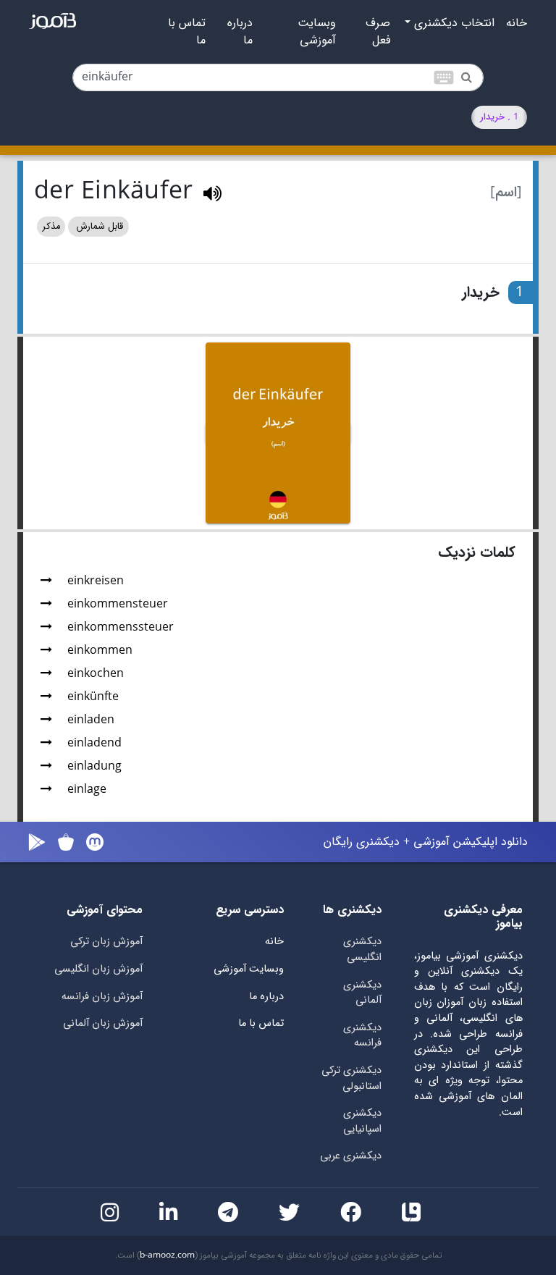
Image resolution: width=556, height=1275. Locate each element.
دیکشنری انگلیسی (362, 949)
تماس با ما (187, 31)
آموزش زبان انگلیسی (98, 969)
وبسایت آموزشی (317, 31)
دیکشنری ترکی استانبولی (351, 1078)
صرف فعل (378, 31)
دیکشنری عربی (351, 1156)
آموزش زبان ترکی (106, 941)
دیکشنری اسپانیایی (362, 1121)
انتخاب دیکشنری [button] (452, 23)
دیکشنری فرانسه (362, 1035)
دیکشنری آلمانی (362, 993)
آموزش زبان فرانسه (102, 996)
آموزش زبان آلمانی (103, 1023)
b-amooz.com (167, 1255)
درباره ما (240, 31)
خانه (516, 23)
